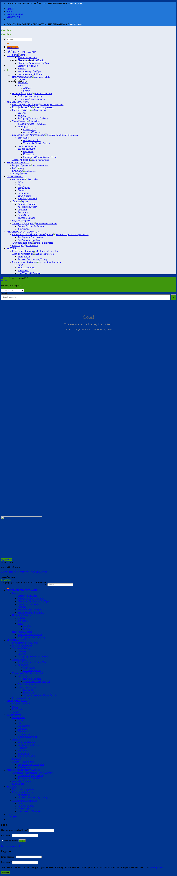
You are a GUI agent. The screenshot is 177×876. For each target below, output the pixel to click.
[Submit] (8, 43)
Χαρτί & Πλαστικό (26, 806)
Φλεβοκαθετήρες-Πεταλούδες (32, 662)
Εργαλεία (16, 759)
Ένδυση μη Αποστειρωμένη (31, 637)
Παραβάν (22, 747)
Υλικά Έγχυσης (19, 659)
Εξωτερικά (28, 689)
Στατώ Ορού (23, 753)
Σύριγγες (22, 651)
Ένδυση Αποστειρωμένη (30, 634)
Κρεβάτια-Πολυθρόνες (29, 745)
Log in (22, 841)
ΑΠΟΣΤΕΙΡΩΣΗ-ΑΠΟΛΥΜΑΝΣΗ (23, 770)
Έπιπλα (16, 739)
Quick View (6, 559)
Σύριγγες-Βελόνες (21, 648)
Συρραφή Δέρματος (27, 687)
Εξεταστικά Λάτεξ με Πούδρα (31, 598)
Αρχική (10, 8)
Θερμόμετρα (24, 725)
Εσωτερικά (28, 692)
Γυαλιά (26, 629)
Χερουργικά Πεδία (21, 698)
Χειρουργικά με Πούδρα (29, 609)
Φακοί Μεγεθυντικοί (27, 736)
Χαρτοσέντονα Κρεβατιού (24, 800)
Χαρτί (20, 803)
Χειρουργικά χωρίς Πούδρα (31, 612)
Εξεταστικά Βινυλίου (27, 595)
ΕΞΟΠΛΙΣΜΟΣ (14, 714)
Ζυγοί (20, 720)
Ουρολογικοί (29, 667)
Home (4, 278)
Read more (6, 579)
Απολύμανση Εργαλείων (30, 778)
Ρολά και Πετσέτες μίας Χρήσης (33, 797)
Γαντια (15, 593)
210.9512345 (76, 3)
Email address (8, 856)
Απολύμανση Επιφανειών (30, 775)
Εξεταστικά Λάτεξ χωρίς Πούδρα (33, 601)
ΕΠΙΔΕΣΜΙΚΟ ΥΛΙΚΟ (17, 700)
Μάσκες (21, 618)
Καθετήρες (23, 665)
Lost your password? (11, 845)
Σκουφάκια (23, 620)
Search (4, 293)
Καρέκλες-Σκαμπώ (27, 742)
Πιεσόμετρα (23, 731)
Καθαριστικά (24, 794)
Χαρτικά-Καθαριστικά (22, 792)
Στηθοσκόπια (24, 734)
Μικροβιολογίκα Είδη (22, 645)
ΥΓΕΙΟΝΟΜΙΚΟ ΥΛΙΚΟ (18, 640)
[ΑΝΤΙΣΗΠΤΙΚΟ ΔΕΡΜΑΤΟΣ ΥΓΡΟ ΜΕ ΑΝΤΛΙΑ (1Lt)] (21, 557)
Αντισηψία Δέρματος (22, 781)
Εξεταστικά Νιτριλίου (28, 604)
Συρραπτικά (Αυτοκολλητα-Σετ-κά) (40, 695)
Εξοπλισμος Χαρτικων (23, 789)
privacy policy (156, 867)
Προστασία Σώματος (22, 631)
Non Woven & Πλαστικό (29, 811)
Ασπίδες (27, 626)
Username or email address (14, 830)
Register (5, 872)
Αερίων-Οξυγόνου (32, 670)
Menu (5, 47)
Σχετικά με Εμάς (15, 14)
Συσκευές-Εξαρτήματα (23, 761)
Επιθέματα (17, 709)
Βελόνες (22, 653)
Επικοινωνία (13, 16)
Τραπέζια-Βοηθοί (26, 756)
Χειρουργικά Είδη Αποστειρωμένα (28, 673)
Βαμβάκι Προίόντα (21, 703)
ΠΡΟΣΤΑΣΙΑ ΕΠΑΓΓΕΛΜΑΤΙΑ (22, 590)
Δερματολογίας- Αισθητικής (31, 764)
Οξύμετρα (22, 728)
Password (6, 835)
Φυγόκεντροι (24, 767)
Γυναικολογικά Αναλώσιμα (25, 642)
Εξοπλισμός (18, 783)
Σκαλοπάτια (23, 750)
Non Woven (23, 808)
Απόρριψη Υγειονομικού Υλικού (33, 656)
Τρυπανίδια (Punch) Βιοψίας (36, 681)
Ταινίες (15, 712)
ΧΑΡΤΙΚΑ (12, 786)
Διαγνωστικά (18, 717)
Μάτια (20, 623)
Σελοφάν (22, 606)
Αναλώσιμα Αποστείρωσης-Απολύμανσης (32, 772)
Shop (9, 11)
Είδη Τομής (23, 676)
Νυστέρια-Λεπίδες (32, 678)
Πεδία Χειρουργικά (27, 684)
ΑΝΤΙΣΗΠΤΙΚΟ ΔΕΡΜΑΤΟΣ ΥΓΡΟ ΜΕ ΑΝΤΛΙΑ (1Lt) (26, 572)
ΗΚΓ (20, 723)
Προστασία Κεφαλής (22, 615)
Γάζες (15, 706)
